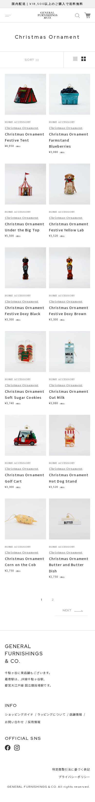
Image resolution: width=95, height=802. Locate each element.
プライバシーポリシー (74, 777)
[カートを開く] (87, 15)
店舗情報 (75, 714)
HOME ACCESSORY (18, 122)
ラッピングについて (51, 714)
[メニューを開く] (8, 15)
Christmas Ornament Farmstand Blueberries (68, 140)
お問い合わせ (14, 722)
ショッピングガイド (19, 714)
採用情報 (34, 722)
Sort (30, 60)
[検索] (77, 15)
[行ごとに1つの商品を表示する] (75, 59)
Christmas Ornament (21, 128)
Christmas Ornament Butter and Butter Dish (68, 564)
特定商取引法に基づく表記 (71, 769)
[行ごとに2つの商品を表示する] (83, 59)
